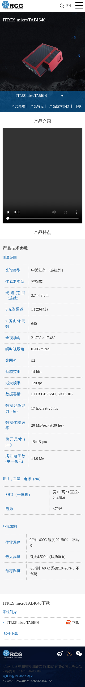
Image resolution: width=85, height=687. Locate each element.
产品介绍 (18, 106)
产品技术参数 (59, 106)
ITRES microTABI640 (31, 95)
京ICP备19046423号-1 (18, 676)
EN (68, 6)
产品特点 (37, 106)
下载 (78, 106)
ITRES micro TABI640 (41, 622)
